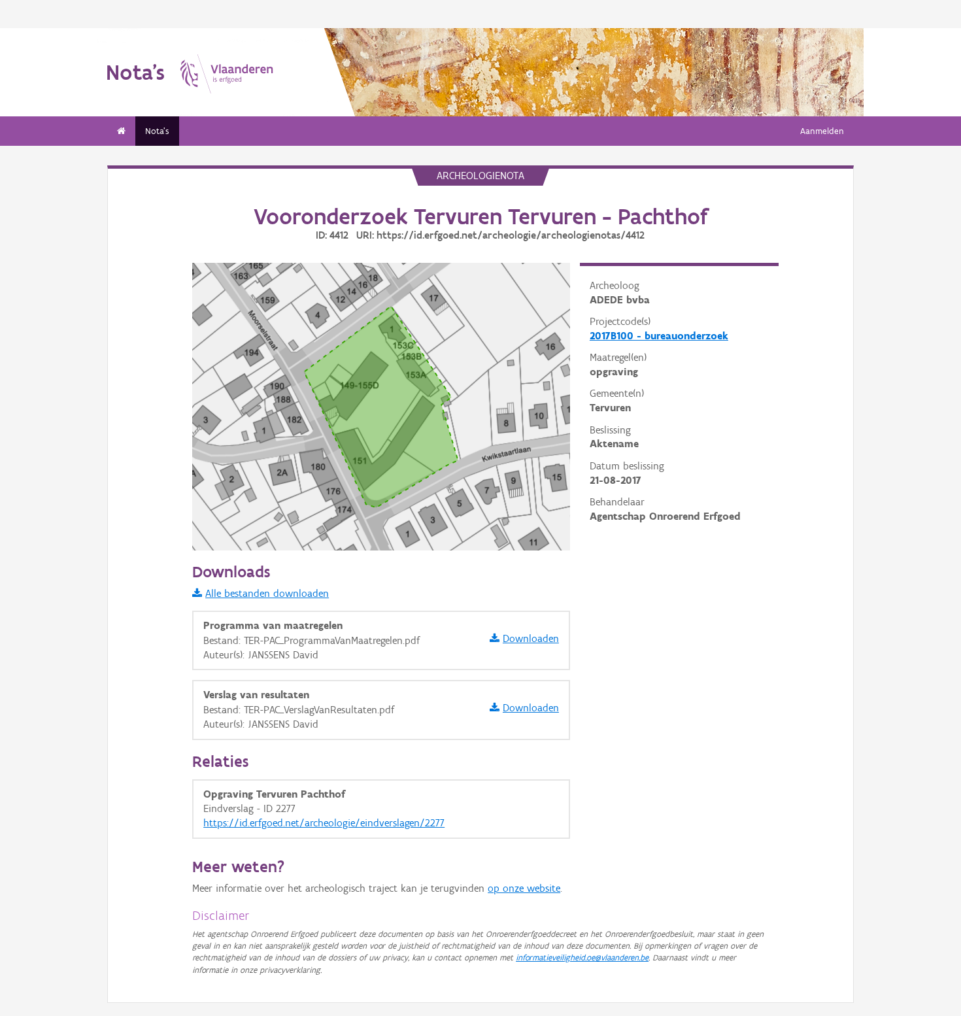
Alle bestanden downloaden (267, 593)
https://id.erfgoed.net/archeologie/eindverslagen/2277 (324, 823)
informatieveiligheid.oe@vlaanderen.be (582, 957)
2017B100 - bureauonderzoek (659, 336)
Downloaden (531, 638)
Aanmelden (822, 131)
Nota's (157, 131)
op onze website (524, 888)
